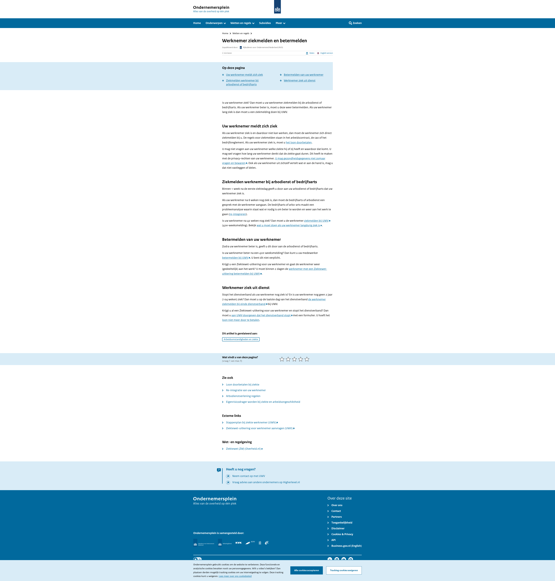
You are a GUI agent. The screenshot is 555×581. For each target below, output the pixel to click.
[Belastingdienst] (225, 543)
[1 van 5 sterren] (282, 359)
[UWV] (267, 542)
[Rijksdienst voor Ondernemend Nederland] (203, 543)
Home (225, 33)
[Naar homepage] (277, 6)
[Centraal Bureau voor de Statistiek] (260, 542)
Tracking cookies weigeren (344, 570)
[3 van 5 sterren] (295, 359)
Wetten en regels (240, 33)
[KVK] (239, 542)
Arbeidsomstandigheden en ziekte (241, 339)
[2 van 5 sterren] (289, 359)
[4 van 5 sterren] (301, 359)
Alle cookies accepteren (306, 570)
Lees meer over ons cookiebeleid (235, 576)
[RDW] (250, 542)
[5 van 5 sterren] (307, 359)
